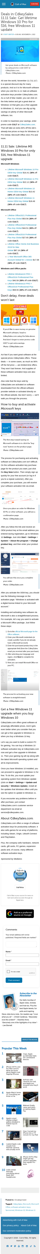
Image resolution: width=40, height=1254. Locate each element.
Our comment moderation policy (17, 1231)
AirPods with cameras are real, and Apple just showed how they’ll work (30, 1083)
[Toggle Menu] (4, 4)
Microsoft (26, 1204)
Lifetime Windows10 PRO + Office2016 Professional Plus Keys (20, 277)
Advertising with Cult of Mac (15, 1220)
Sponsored (10, 1210)
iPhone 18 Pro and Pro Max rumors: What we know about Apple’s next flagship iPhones (13, 1070)
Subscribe (34, 4)
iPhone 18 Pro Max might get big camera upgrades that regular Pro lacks (30, 1160)
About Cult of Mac (29, 1225)
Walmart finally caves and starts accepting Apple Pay (29, 1108)
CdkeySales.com (27, 124)
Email (8, 960)
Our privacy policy (11, 1225)
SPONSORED (33, 39)
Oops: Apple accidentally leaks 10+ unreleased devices (30, 1056)
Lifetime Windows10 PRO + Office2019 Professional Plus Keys (20, 287)
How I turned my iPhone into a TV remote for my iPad (30, 1133)
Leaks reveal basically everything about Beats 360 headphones (12, 1173)
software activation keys (20, 1207)
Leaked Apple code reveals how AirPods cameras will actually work (13, 1146)
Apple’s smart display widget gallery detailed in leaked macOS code (13, 1122)
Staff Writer (8, 34)
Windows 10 (20, 1210)
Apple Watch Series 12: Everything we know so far (13, 1094)
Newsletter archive (29, 1039)
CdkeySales (17, 1204)
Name (9, 951)
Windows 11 (30, 1210)
